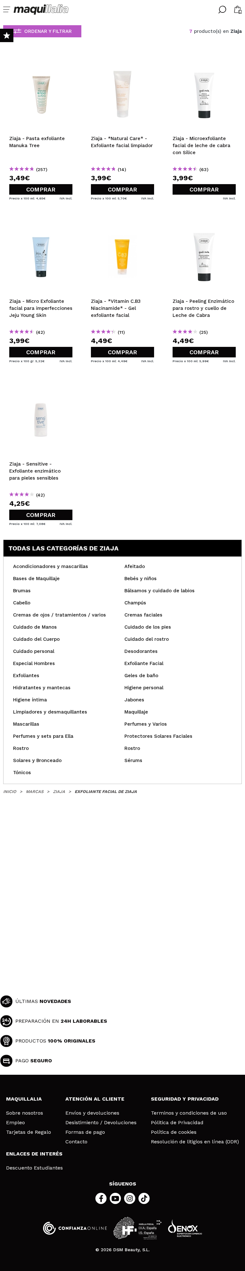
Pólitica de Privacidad (177, 1122)
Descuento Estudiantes (34, 1167)
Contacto (76, 1141)
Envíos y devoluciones (92, 1113)
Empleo (15, 1122)
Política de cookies (174, 1132)
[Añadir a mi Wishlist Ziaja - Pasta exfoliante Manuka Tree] (40, 60)
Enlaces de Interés (34, 1154)
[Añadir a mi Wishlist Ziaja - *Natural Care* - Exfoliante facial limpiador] (122, 60)
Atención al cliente (94, 1099)
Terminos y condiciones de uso (189, 1113)
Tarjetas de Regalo (28, 1132)
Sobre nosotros (24, 1113)
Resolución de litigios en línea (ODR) (195, 1141)
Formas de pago (85, 1132)
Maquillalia (24, 1099)
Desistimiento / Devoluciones (101, 1122)
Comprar (41, 189)
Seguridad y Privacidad (185, 1099)
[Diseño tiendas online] (185, 1228)
